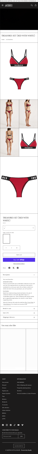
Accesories (5, 404)
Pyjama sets (5, 390)
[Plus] (17, 248)
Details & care (7, 309)
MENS (3, 416)
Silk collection (5, 407)
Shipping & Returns (9, 317)
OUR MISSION (20, 382)
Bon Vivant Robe (29, 302)
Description (6, 275)
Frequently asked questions (24, 388)
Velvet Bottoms (7, 304)
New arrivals (5, 382)
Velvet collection (6, 410)
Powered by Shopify (26, 450)
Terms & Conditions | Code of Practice (26, 393)
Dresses (4, 388)
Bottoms (4, 399)
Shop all (4, 385)
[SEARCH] (32, 5)
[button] (3, 5)
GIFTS (3, 418)
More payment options (19, 263)
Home (3, 39)
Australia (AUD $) (19, 446)
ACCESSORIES (9, 39)
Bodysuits (4, 402)
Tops (3, 396)
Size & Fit (6, 313)
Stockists (19, 390)
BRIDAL (4, 413)
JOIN (21, 436)
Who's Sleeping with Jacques (24, 385)
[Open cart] (36, 5)
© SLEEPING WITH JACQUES (12, 450)
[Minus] (6, 248)
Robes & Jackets (6, 393)
